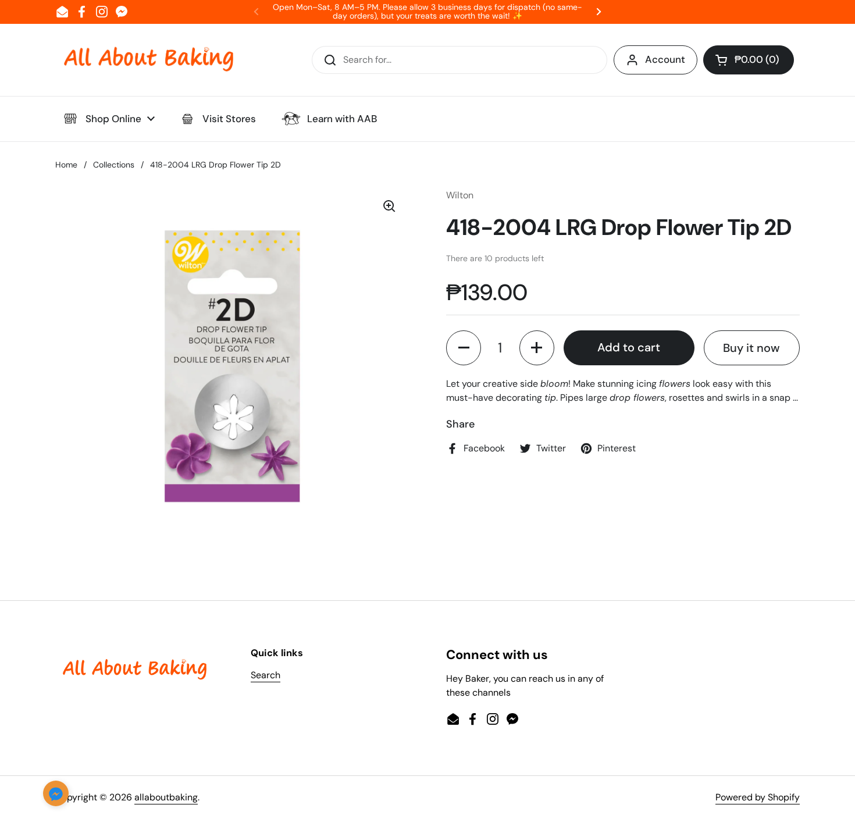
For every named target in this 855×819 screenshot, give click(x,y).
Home (66, 164)
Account (665, 59)
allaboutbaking (166, 797)
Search (265, 675)
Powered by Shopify (757, 797)
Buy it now (751, 347)
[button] (748, 59)
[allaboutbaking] (148, 60)
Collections (113, 164)
